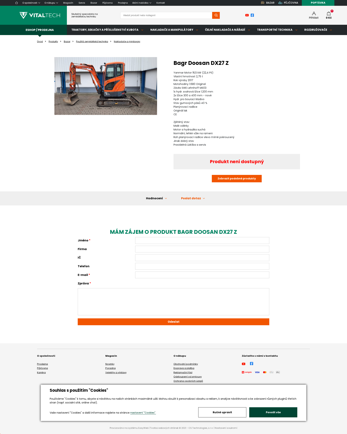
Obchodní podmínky (186, 364)
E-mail (83, 275)
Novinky (109, 364)
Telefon (83, 266)
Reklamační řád (183, 372)
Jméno (83, 240)
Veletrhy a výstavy (116, 372)
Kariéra (41, 372)
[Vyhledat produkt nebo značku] (216, 15)
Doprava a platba (184, 368)
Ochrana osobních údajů (188, 381)
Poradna (110, 368)
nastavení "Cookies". (143, 412)
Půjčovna (42, 368)
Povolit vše (273, 412)
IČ (79, 257)
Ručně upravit (222, 412)
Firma (82, 249)
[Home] (16, 3)
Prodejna (42, 364)
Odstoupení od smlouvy (188, 376)
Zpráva (83, 283)
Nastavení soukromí (226, 427)
